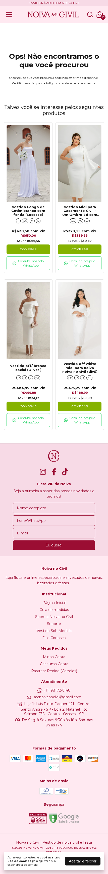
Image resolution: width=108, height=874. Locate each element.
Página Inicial (54, 602)
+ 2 (37, 377)
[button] (28, 263)
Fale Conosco (54, 638)
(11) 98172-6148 (57, 690)
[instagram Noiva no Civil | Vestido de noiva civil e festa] (42, 472)
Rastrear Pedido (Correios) (54, 671)
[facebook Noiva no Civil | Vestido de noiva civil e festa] (54, 472)
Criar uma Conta (54, 664)
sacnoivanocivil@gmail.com (57, 697)
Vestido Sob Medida (54, 631)
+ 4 (89, 377)
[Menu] (10, 14)
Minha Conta (54, 657)
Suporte (54, 623)
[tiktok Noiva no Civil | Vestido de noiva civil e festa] (65, 472)
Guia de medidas (54, 609)
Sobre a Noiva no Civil (54, 616)
